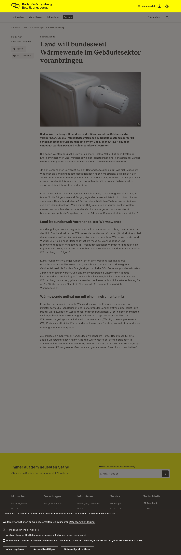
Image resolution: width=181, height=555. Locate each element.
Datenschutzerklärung (82, 521)
